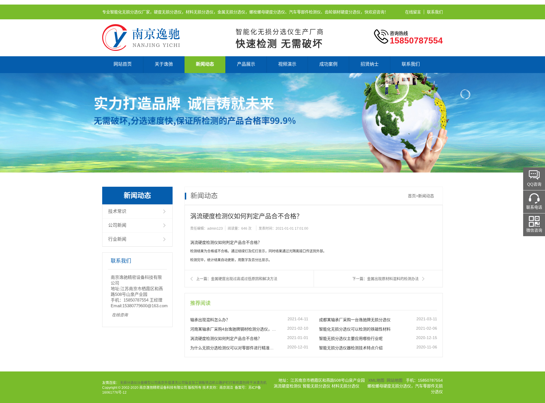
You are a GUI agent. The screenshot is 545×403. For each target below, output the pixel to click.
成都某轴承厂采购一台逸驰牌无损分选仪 (355, 319)
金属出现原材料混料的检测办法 (393, 279)
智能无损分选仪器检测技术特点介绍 (351, 348)
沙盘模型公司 (147, 383)
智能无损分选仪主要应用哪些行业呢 (351, 338)
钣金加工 (191, 383)
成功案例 (328, 64)
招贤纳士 (369, 64)
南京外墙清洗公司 (171, 383)
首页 (412, 196)
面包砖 (244, 383)
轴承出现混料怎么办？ (210, 319)
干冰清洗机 (258, 383)
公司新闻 (117, 225)
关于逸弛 (164, 64)
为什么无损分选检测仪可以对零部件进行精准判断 (233, 348)
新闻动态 (205, 64)
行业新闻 (117, 239)
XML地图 (376, 380)
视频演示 (287, 64)
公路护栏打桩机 (227, 383)
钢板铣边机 (206, 383)
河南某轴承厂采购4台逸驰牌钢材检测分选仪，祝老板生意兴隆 (233, 329)
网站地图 (395, 380)
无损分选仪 (128, 383)
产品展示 (246, 64)
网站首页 (123, 64)
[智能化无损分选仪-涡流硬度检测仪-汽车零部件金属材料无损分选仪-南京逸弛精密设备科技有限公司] (141, 26)
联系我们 (435, 12)
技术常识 (117, 211)
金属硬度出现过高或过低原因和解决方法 (244, 279)
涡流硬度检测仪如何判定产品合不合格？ (226, 338)
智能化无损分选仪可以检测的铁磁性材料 (355, 329)
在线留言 (413, 12)
